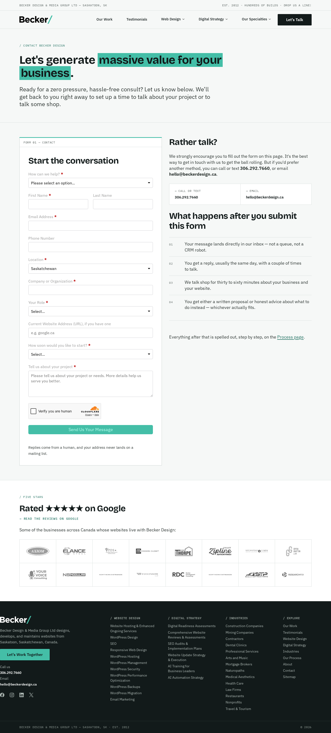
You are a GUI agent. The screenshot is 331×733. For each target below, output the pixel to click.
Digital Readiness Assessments (192, 626)
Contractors (235, 639)
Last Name (102, 195)
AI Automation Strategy (186, 677)
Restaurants (235, 696)
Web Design (171, 19)
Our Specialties (254, 19)
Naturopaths (235, 670)
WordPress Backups (125, 687)
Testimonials (136, 19)
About (287, 664)
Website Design (295, 639)
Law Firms (233, 689)
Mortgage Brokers (239, 664)
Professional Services (242, 651)
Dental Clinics (236, 645)
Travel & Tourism (238, 709)
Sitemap (289, 677)
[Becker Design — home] (36, 20)
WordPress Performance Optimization (128, 677)
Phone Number (41, 238)
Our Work (104, 19)
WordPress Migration (126, 693)
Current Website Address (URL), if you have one (69, 323)
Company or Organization (52, 281)
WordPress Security (125, 669)
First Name (39, 195)
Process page (290, 337)
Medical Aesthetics (240, 677)
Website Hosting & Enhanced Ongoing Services (132, 628)
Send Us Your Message (91, 429)
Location (37, 259)
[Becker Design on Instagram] (12, 695)
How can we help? (45, 174)
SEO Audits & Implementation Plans (185, 646)
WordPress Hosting (124, 656)
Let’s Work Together (25, 654)
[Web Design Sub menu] (183, 19)
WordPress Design (124, 637)
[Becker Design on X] (31, 695)
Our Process (292, 658)
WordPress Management (128, 663)
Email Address (42, 216)
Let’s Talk (294, 19)
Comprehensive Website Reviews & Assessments (186, 634)
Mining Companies (240, 632)
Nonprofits (234, 702)
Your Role (38, 302)
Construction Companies (244, 626)
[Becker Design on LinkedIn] (21, 695)
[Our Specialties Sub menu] (269, 19)
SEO (113, 643)
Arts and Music (237, 658)
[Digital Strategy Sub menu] (226, 19)
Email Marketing (122, 699)
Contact (289, 670)
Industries (291, 651)
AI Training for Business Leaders (181, 668)
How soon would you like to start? (59, 345)
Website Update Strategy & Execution (186, 657)
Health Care (235, 683)
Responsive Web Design (128, 650)
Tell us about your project (52, 366)
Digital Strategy (211, 19)
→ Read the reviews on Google (49, 518)
